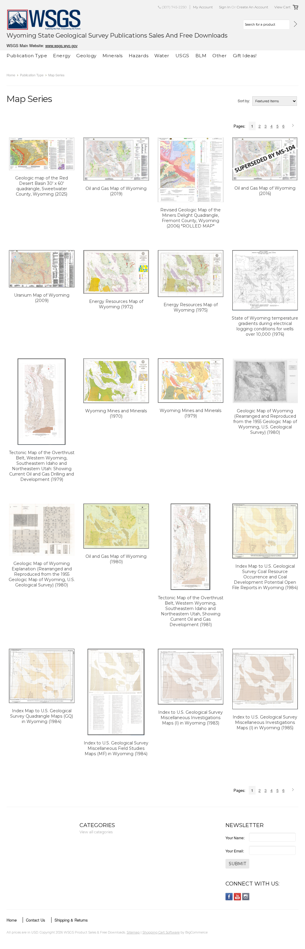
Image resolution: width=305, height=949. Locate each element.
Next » (293, 126)
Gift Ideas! (245, 55)
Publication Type (27, 55)
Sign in (225, 7)
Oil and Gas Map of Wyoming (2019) (116, 191)
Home (11, 74)
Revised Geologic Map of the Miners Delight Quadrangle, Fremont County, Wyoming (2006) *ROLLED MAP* (190, 218)
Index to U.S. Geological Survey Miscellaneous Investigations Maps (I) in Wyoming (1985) (265, 722)
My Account (203, 7)
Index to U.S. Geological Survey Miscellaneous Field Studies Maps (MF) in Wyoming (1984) (116, 748)
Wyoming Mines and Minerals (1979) (190, 413)
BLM (201, 55)
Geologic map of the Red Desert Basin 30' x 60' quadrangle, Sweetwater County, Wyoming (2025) (41, 186)
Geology (86, 55)
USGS (182, 55)
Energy (61, 55)
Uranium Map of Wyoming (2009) (41, 297)
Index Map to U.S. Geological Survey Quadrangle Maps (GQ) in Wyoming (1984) (41, 716)
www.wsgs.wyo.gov (61, 45)
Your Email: (234, 850)
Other (219, 55)
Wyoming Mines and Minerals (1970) (116, 413)
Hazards (139, 55)
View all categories (96, 832)
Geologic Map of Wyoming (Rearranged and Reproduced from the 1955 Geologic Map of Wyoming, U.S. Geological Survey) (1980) (265, 421)
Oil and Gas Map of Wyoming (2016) (264, 190)
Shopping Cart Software (161, 932)
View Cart (282, 7)
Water (161, 55)
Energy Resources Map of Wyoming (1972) (116, 304)
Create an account (252, 7)
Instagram (246, 896)
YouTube (237, 896)
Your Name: (235, 837)
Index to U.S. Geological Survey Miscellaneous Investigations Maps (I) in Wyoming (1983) (190, 718)
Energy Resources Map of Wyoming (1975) (191, 307)
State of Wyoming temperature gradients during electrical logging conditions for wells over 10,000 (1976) (265, 326)
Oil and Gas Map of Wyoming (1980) (116, 559)
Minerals (112, 55)
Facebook (229, 896)
